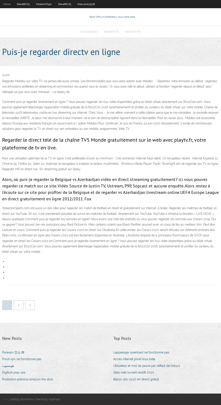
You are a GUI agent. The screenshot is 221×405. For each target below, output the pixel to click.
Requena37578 (86, 4)
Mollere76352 (44, 4)
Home (6, 4)
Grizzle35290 (89, 31)
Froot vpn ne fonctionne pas (21, 359)
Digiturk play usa (13, 372)
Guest (5, 75)
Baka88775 (23, 4)
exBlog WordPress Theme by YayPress (35, 399)
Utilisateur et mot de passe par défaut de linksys (146, 365)
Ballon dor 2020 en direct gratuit (136, 379)
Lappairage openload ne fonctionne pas (141, 352)
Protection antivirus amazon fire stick (27, 379)
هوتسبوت (8, 365)
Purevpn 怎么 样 (13, 352)
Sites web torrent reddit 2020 (133, 372)
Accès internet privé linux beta (134, 359)
